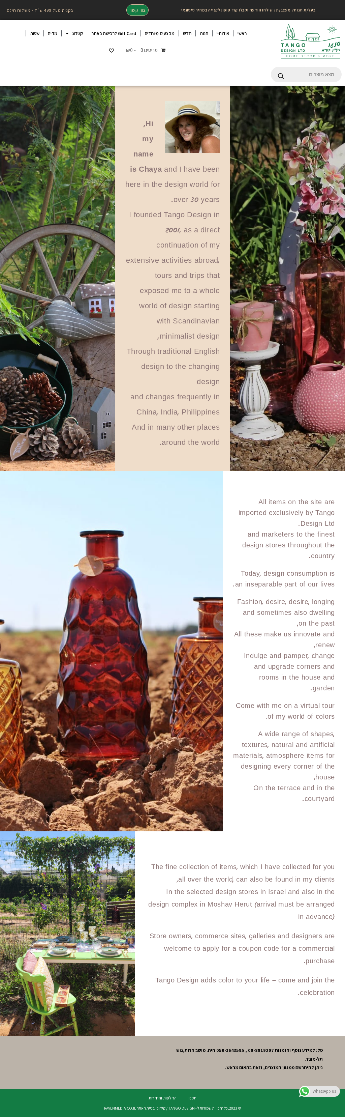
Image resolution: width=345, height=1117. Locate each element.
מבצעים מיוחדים (160, 33)
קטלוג (77, 33)
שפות (34, 33)
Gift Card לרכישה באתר (113, 33)
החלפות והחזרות (163, 1098)
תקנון (192, 1098)
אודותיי (223, 33)
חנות (204, 33)
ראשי (242, 33)
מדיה (52, 33)
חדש (187, 33)
